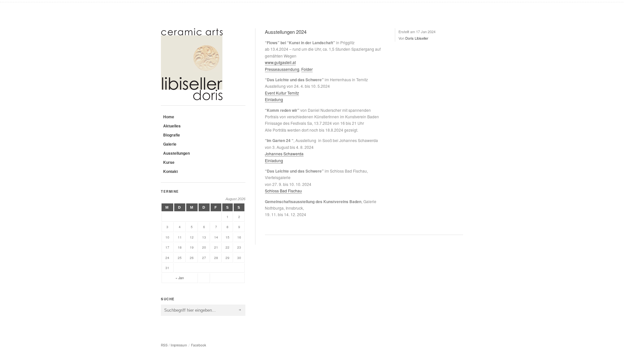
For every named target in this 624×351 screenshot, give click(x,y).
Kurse (169, 162)
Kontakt (170, 171)
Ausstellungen (176, 153)
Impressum (179, 345)
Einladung (274, 99)
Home (168, 117)
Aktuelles (172, 126)
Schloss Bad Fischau (283, 190)
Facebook (198, 345)
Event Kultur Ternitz (282, 93)
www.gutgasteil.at (280, 62)
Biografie (171, 135)
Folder (307, 69)
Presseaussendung (282, 69)
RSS (164, 345)
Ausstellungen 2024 (285, 31)
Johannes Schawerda (284, 153)
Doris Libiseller (416, 38)
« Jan (180, 278)
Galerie (169, 144)
